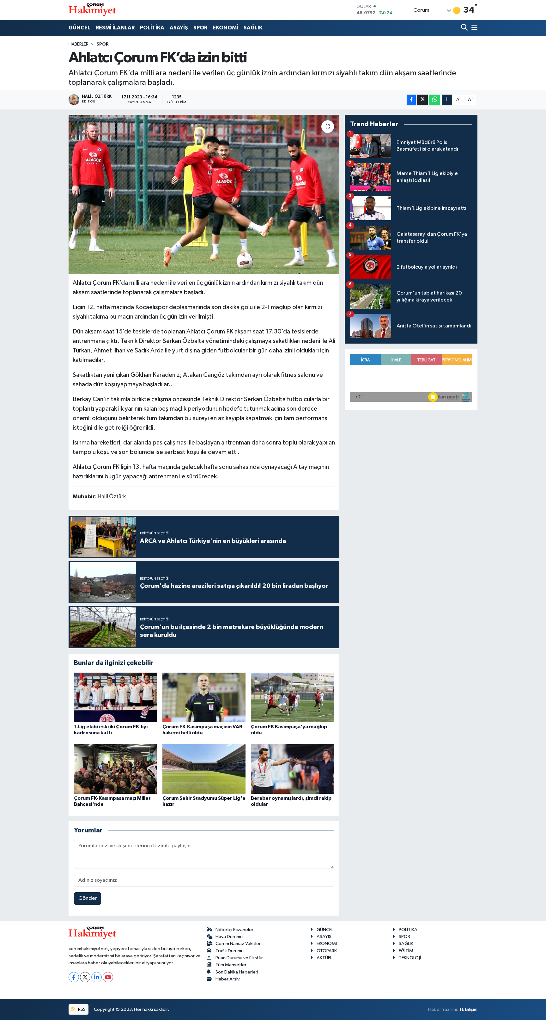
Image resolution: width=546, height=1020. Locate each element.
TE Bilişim (468, 1009)
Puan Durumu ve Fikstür (239, 957)
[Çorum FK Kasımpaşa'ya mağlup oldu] (292, 697)
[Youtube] (108, 977)
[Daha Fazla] (447, 100)
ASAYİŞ (179, 27)
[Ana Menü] (473, 28)
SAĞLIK (253, 27)
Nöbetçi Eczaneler (234, 929)
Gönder (87, 898)
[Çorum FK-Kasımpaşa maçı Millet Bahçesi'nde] (115, 769)
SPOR (200, 27)
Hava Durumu (229, 936)
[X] (85, 977)
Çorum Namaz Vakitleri (238, 943)
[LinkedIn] (96, 977)
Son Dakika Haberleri (236, 972)
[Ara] (465, 28)
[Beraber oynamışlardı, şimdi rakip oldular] (292, 769)
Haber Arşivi (227, 979)
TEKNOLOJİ (410, 957)
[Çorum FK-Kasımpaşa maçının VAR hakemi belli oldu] (204, 697)
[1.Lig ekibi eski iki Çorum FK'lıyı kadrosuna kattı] (115, 697)
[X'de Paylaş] (422, 100)
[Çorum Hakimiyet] (92, 9)
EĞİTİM (406, 950)
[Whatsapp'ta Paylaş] (434, 100)
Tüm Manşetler (230, 964)
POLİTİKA (152, 27)
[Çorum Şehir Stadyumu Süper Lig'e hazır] (204, 769)
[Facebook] (74, 977)
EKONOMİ (225, 27)
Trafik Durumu (229, 950)
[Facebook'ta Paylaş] (411, 100)
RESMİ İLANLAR (115, 27)
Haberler (78, 44)
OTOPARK (327, 950)
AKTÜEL (324, 957)
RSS (81, 1009)
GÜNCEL (79, 27)
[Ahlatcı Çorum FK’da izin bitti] (204, 194)
